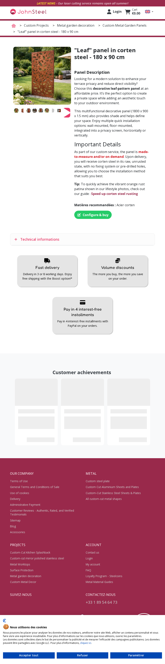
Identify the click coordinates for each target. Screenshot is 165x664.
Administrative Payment (25, 505)
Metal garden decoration (25, 576)
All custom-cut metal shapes (104, 499)
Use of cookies (19, 493)
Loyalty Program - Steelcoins (104, 576)
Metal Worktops (20, 564)
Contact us (92, 552)
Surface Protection (21, 570)
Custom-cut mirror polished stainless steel (37, 558)
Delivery (15, 499)
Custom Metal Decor (23, 582)
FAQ (88, 570)
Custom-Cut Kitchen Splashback (30, 552)
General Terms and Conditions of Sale (34, 487)
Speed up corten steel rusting (114, 193)
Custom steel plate (98, 481)
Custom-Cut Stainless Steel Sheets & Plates (113, 493)
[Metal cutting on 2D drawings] (28, 12)
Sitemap (15, 520)
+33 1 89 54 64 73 (101, 602)
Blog (13, 526)
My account (93, 564)
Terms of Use (19, 481)
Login (89, 558)
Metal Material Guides (99, 582)
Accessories (17, 532)
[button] (149, 11)
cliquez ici (85, 643)
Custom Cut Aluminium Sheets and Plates (112, 487)
